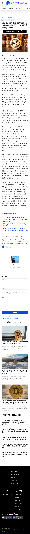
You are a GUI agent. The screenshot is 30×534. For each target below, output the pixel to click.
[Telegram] (15, 250)
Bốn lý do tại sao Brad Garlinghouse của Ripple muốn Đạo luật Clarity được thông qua (15, 454)
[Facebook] (7, 250)
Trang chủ (4, 15)
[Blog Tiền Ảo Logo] (15, 3)
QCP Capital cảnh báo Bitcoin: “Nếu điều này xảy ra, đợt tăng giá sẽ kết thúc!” (15, 342)
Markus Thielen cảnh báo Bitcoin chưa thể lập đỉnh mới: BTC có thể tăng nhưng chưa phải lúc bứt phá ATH (14, 402)
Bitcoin (12, 15)
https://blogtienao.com (15, 267)
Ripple (6, 247)
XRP (10, 247)
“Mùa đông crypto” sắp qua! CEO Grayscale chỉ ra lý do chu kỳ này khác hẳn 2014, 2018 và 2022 (14, 372)
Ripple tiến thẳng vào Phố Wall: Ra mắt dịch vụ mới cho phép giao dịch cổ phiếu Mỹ (15, 431)
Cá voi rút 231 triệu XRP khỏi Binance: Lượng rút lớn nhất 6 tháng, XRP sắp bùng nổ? (14, 422)
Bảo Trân (13, 17)
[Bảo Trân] (15, 259)
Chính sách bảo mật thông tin (8, 529)
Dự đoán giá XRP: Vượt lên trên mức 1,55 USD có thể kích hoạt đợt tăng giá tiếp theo (15, 446)
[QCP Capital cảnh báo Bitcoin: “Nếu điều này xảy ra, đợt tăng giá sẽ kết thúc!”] (15, 333)
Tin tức (8, 15)
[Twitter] (11, 250)
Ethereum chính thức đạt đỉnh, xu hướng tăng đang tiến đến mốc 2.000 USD (15, 230)
